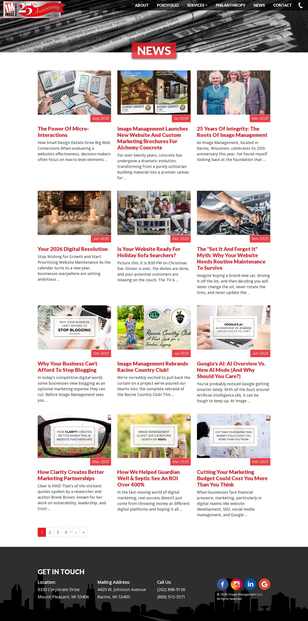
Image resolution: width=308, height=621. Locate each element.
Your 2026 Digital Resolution (73, 249)
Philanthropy (230, 5)
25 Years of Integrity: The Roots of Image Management (232, 131)
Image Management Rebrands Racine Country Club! (152, 366)
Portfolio (168, 5)
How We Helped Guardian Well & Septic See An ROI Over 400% (148, 478)
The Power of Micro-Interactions (63, 131)
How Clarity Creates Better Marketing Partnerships (71, 475)
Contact (282, 5)
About (142, 5)
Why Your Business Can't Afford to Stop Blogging (67, 366)
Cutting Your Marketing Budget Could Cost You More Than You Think (232, 478)
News (259, 5)
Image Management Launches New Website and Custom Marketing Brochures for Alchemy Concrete (152, 137)
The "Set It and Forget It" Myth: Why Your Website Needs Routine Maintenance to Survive (231, 258)
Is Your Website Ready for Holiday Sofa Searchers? (148, 252)
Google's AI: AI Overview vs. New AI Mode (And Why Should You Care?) (231, 369)
